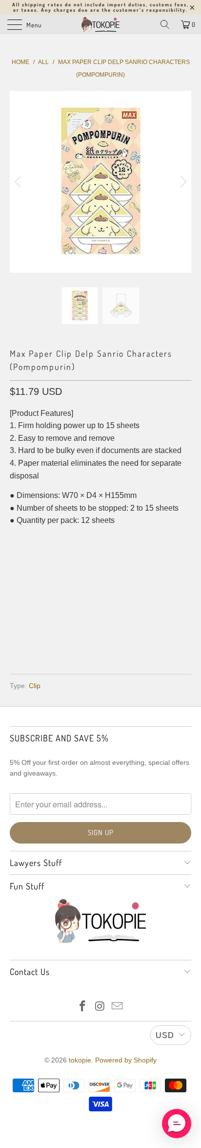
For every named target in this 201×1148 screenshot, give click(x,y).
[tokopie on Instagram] (100, 1007)
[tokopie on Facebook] (82, 1007)
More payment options (100, 638)
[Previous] (19, 182)
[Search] (165, 24)
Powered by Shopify (126, 1060)
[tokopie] (100, 24)
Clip (34, 686)
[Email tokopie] (117, 1007)
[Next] (182, 182)
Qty (16, 540)
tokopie (80, 1060)
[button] (176, 1123)
